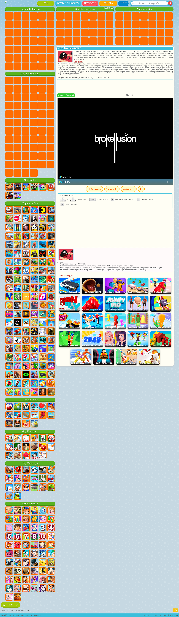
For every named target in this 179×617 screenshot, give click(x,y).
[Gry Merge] (34, 349)
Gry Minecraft (9, 24)
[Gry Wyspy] (9, 357)
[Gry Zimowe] (43, 323)
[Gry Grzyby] (51, 392)
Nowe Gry (90, 3)
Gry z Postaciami (30, 74)
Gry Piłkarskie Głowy (25, 58)
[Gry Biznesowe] (26, 305)
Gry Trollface (25, 89)
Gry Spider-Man (50, 105)
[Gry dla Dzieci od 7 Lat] (26, 536)
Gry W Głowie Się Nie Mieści (17, 147)
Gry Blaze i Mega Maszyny (9, 105)
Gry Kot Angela (68, 24)
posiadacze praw (159, 615)
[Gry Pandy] (34, 470)
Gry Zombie (42, 16)
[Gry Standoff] (17, 375)
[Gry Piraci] (9, 279)
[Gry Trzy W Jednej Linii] (17, 288)
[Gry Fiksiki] (51, 545)
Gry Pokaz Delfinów (34, 97)
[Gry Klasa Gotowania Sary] (43, 545)
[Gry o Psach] (51, 470)
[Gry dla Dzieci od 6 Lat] (17, 536)
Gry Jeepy (50, 49)
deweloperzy (173, 615)
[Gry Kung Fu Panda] (17, 571)
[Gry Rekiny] (26, 470)
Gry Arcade (70, 95)
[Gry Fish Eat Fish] (26, 357)
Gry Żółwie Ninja (34, 114)
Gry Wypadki (25, 24)
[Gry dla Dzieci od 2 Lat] (34, 528)
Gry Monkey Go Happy (50, 114)
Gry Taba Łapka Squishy (109, 41)
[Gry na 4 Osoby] (26, 210)
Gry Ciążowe (60, 32)
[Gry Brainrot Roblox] (51, 187)
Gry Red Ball (17, 89)
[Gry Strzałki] (17, 392)
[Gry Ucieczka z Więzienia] (9, 366)
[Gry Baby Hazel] (51, 510)
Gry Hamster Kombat (25, 156)
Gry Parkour (9, 58)
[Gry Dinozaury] (51, 487)
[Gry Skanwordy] (43, 331)
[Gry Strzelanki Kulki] (34, 210)
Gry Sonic (17, 105)
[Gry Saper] (9, 456)
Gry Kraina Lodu (76, 24)
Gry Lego (50, 89)
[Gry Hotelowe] (34, 375)
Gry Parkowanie (9, 16)
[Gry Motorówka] (43, 271)
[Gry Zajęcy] (43, 479)
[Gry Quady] (26, 331)
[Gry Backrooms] (51, 331)
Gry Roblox (30, 180)
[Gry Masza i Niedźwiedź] (17, 510)
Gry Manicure (85, 32)
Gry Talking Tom (34, 80)
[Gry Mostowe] (9, 375)
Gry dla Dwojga (108, 4)
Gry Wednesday (34, 147)
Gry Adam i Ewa (25, 114)
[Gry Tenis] (43, 407)
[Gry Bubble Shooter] (51, 323)
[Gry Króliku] (51, 479)
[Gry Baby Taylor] (26, 545)
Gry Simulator (136, 16)
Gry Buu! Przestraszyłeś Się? (42, 164)
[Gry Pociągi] (26, 245)
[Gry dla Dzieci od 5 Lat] (9, 536)
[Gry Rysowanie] (51, 536)
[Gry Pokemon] (43, 562)
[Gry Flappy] (26, 323)
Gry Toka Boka (42, 139)
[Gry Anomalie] (26, 375)
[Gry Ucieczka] (51, 219)
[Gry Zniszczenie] (9, 305)
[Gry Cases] (43, 375)
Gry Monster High (101, 16)
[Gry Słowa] (34, 323)
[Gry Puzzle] (34, 519)
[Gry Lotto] (17, 456)
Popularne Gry (30, 203)
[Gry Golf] (17, 407)
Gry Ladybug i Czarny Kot (34, 89)
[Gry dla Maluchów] (9, 510)
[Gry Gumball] (26, 554)
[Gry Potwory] (34, 314)
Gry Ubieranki (85, 24)
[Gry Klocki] (43, 288)
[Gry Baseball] (34, 424)
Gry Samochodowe (17, 24)
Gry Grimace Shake (17, 156)
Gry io (144, 24)
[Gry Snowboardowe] (51, 407)
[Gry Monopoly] (34, 456)
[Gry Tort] (51, 297)
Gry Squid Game (17, 131)
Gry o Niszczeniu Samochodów (42, 66)
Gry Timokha (17, 164)
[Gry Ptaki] (43, 470)
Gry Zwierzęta (30, 463)
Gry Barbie (85, 16)
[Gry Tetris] (9, 297)
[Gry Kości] (26, 456)
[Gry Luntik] (43, 519)
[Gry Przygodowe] (17, 236)
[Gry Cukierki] (51, 519)
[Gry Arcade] (43, 210)
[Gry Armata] (17, 331)
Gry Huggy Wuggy (50, 131)
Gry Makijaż (101, 32)
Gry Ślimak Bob (9, 89)
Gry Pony (60, 16)
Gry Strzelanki (34, 49)
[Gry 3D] (26, 271)
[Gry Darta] (9, 424)
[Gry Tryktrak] (43, 447)
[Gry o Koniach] (9, 470)
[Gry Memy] (17, 349)
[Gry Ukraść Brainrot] (34, 187)
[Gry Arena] (34, 236)
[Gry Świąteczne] (9, 519)
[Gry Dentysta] (26, 588)
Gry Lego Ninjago (42, 80)
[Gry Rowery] (34, 407)
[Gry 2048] (26, 297)
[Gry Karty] (26, 438)
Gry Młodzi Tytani (17, 122)
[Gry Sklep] (9, 580)
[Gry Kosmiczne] (26, 236)
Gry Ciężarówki (50, 24)
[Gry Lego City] (51, 245)
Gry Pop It (144, 32)
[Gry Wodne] (26, 392)
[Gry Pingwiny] (9, 487)
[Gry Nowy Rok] (9, 288)
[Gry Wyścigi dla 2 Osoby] (9, 236)
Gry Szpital (76, 32)
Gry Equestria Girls (68, 16)
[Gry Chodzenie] (9, 323)
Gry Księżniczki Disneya (109, 32)
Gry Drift (50, 41)
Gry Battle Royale (50, 16)
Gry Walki (9, 32)
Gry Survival (9, 41)
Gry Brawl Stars (9, 131)
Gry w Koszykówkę (160, 41)
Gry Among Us (50, 122)
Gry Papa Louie (109, 24)
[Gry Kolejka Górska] (51, 305)
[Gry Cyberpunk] (34, 254)
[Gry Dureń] (9, 438)
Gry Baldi (34, 131)
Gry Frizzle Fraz (9, 114)
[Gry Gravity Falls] (34, 554)
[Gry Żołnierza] (51, 271)
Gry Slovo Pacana (25, 147)
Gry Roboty (34, 32)
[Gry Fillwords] (34, 305)
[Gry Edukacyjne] (26, 510)
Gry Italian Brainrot (9, 173)
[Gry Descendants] (26, 562)
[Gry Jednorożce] (17, 479)
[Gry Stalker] (34, 331)
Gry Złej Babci (42, 89)
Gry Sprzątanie (85, 41)
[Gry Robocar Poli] (43, 554)
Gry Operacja (93, 32)
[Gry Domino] (9, 447)
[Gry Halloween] (43, 254)
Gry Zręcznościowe (160, 16)
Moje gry (114, 189)
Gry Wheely (9, 80)
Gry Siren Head (42, 122)
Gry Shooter (17, 49)
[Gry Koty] (43, 487)
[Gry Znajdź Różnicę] (34, 545)
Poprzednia (96, 189)
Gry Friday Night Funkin (50, 147)
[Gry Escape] (34, 219)
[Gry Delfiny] (34, 479)
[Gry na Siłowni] (26, 424)
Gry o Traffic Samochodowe (50, 66)
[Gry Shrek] (51, 562)
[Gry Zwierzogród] (17, 554)
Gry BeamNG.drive (34, 66)
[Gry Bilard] (26, 407)
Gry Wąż (127, 41)
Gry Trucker (50, 58)
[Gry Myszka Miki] (51, 571)
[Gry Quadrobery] (17, 424)
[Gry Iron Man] (26, 571)
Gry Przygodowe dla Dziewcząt (109, 16)
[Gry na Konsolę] (51, 366)
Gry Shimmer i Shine (42, 114)
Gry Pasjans (119, 32)
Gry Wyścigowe (17, 32)
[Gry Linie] (34, 288)
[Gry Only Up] (51, 340)
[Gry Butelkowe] (17, 383)
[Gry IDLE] (26, 383)
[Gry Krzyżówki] (17, 262)
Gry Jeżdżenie (34, 58)
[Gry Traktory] (34, 262)
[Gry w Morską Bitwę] (9, 254)
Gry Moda (60, 41)
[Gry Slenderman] (26, 228)
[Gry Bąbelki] (26, 528)
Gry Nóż (136, 32)
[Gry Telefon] (17, 357)
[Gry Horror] (17, 323)
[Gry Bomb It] (26, 219)
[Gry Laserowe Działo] (17, 279)
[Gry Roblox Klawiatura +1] (17, 196)
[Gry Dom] (43, 580)
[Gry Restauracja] (26, 580)
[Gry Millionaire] (9, 314)
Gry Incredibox (9, 164)
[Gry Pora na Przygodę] (17, 562)
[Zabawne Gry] (17, 597)
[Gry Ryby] (26, 479)
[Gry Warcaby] (34, 447)
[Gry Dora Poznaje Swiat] (17, 528)
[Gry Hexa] (26, 366)
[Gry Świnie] (34, 487)
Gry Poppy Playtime (25, 173)
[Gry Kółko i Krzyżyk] (43, 456)
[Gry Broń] (26, 279)
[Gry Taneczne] (34, 580)
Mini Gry (160, 32)
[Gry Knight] (26, 349)
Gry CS (9, 66)
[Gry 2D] (34, 271)
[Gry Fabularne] (51, 210)
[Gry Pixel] (43, 262)
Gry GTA (34, 41)
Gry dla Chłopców (68, 3)
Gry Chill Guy (25, 164)
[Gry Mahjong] (17, 438)
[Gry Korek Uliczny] (9, 392)
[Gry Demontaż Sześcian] (9, 262)
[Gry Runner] (17, 314)
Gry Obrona (169, 41)
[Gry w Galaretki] (51, 383)
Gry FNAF (50, 80)
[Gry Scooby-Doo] (9, 571)
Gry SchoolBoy (25, 139)
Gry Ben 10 (17, 114)
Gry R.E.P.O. (50, 164)
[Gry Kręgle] (9, 407)
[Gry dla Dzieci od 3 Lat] (43, 528)
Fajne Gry (152, 32)
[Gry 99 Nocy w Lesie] (17, 187)
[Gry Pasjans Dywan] (17, 447)
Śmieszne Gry (136, 24)
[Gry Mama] (51, 588)
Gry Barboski (25, 105)
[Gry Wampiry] (9, 349)
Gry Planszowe (30, 431)
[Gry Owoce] (9, 383)
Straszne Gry (152, 24)
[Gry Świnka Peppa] (9, 528)
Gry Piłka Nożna (17, 16)
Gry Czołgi (34, 16)
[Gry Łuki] (51, 228)
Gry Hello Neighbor (17, 139)
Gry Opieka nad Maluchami (68, 41)
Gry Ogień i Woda (76, 16)
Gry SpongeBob (17, 80)
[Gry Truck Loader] (43, 228)
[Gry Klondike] (34, 438)
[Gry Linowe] (34, 383)
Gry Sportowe (127, 24)
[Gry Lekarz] (17, 254)
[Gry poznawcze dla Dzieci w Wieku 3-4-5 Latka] (34, 510)
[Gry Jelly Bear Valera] (17, 545)
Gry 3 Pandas (42, 97)
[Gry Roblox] (9, 187)
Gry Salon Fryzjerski (93, 24)
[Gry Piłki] (43, 305)
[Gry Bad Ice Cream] (34, 228)
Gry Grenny (42, 131)
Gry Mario (42, 105)
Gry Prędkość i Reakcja (169, 32)
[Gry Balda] (26, 340)
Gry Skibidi (9, 156)
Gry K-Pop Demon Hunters (34, 173)
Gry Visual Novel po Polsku (68, 32)
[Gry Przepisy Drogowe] (17, 228)
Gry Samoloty (17, 58)
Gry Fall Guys (34, 122)
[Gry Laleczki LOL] (34, 588)
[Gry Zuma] (17, 271)
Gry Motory (34, 24)
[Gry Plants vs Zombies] (17, 297)
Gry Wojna (42, 58)
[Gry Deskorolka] (26, 415)
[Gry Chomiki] (26, 487)
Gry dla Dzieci (144, 16)
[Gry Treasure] (34, 297)
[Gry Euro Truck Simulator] (17, 305)
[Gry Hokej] (17, 415)
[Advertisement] (115, 86)
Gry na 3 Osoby (144, 41)
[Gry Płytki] (34, 357)
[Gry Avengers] (34, 571)
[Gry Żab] (17, 496)
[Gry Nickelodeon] (9, 228)
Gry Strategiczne (25, 16)
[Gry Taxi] (17, 245)
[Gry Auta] (17, 210)
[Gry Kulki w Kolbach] (51, 349)
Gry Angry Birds (17, 97)
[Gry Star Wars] (43, 279)
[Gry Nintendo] (26, 314)
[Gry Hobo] (43, 571)
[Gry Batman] (34, 562)
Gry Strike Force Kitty (34, 105)
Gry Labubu (17, 173)
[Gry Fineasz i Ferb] (51, 554)
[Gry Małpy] (17, 487)
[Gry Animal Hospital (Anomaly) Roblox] (9, 196)
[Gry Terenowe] (51, 236)
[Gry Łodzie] (34, 245)
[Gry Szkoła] (34, 366)
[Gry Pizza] (17, 580)
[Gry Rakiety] (43, 314)
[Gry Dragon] (17, 470)
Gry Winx (101, 41)
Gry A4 (25, 131)
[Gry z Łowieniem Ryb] (26, 262)
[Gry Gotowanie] (51, 580)
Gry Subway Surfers (9, 97)
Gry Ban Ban (42, 147)
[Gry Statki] (9, 245)
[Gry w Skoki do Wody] (34, 415)
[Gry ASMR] (17, 366)
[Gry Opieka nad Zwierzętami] (9, 479)
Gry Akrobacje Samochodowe (119, 41)
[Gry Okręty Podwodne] (43, 245)
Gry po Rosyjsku (127, 32)
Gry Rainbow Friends (34, 139)
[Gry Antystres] (51, 314)
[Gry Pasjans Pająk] (43, 438)
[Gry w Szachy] (26, 447)
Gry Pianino (93, 41)
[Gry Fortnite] (26, 254)
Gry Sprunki (50, 156)
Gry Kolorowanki (60, 24)
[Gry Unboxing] (34, 392)
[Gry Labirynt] (43, 340)
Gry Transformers (42, 156)
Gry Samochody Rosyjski (42, 41)
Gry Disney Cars (50, 97)
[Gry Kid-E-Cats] (9, 545)
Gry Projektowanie (76, 41)
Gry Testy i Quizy (93, 16)
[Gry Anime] (9, 588)
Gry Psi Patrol (25, 80)
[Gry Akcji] (9, 210)
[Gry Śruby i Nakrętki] (43, 357)
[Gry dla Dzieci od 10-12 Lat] (43, 536)
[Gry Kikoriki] (43, 510)
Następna (127, 189)
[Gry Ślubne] (17, 588)
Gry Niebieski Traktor (25, 122)
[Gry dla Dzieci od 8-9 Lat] (34, 536)
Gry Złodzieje (17, 41)
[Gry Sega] (34, 279)
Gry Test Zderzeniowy (25, 66)
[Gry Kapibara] (9, 496)
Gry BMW (17, 66)
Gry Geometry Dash (119, 24)
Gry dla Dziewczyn (127, 16)
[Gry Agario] (17, 219)
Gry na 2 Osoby (152, 16)
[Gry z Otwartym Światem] (51, 288)
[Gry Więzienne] (43, 392)
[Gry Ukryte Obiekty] (26, 288)
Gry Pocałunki (101, 24)
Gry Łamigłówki (136, 41)
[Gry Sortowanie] (43, 349)
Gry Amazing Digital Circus (34, 156)
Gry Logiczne (160, 24)
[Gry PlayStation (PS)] (34, 340)
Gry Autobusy (9, 49)
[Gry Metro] (9, 271)
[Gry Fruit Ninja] (9, 219)
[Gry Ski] (9, 415)
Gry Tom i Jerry (9, 122)
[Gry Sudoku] (51, 447)
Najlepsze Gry (144, 9)
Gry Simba (9, 147)
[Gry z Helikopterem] (43, 236)
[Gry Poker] (51, 438)
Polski (10, 605)
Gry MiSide (34, 164)
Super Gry (152, 41)
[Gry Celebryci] (9, 597)
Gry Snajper (25, 32)
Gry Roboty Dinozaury (50, 32)
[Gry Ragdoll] (51, 357)
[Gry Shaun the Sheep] (9, 562)
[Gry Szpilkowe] (43, 383)
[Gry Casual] (9, 340)
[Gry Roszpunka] (26, 519)
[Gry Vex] (17, 340)
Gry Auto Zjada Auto (25, 41)
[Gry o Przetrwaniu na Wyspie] (51, 375)
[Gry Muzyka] (43, 297)
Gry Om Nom (25, 97)
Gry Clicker (169, 24)
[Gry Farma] (51, 279)
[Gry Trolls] (9, 554)
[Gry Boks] (43, 415)
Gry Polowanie (42, 49)
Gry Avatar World (50, 139)
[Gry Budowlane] (43, 366)
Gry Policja (42, 32)
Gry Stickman (42, 24)
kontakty (146, 615)
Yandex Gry (169, 16)
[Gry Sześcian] (51, 254)
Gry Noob (9, 139)
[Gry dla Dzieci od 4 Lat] (51, 528)
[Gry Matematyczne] (17, 519)
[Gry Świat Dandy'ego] (43, 187)
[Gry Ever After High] (43, 588)
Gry (46, 3)
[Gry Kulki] (51, 262)
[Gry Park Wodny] (43, 219)
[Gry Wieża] (9, 331)
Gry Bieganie (25, 49)
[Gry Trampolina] (51, 415)
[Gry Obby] (26, 187)
